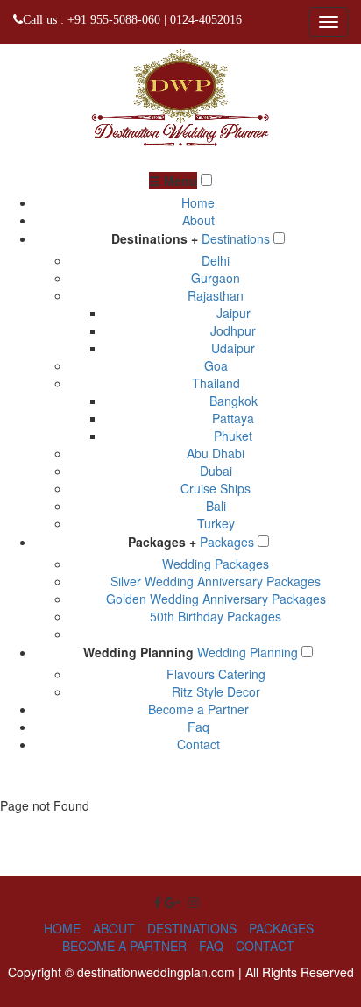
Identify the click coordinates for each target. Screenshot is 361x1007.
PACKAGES (281, 928)
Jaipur (233, 313)
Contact (198, 744)
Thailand (216, 383)
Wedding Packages (215, 563)
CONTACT (265, 945)
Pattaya (233, 418)
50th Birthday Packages (215, 616)
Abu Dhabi (215, 453)
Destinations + (154, 238)
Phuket (233, 435)
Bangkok (233, 400)
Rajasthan (216, 295)
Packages (227, 541)
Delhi (216, 260)
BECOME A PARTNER (124, 945)
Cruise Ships (215, 488)
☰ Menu (173, 180)
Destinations (236, 238)
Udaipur (233, 348)
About (198, 220)
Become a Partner (198, 709)
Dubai (216, 470)
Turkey (216, 523)
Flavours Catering (215, 674)
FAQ (211, 945)
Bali (216, 505)
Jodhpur (233, 330)
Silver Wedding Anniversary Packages (215, 581)
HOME (62, 928)
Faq (198, 726)
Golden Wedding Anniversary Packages (216, 598)
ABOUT (114, 928)
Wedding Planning (138, 652)
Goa (216, 365)
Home (198, 202)
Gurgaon (215, 278)
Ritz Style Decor (216, 691)
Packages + (162, 541)
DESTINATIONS (192, 928)
